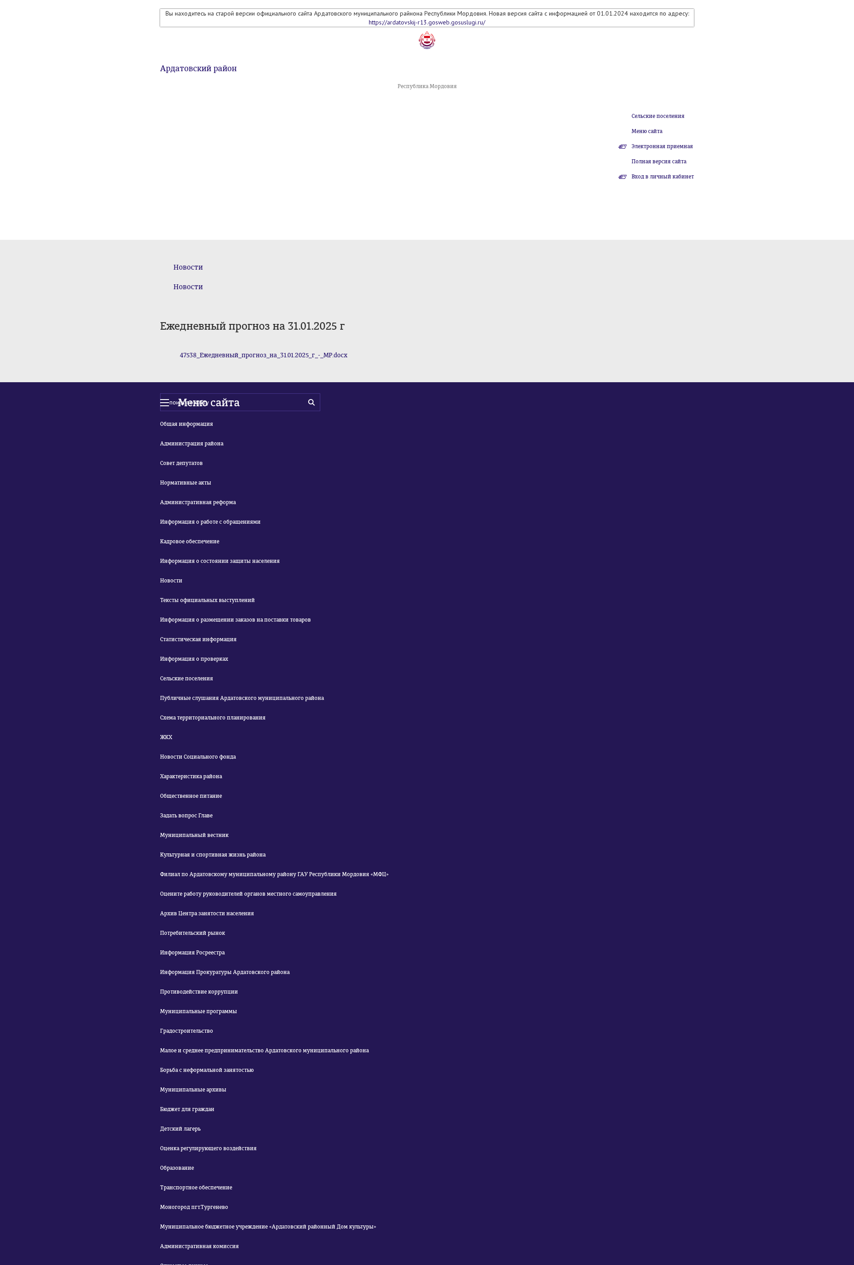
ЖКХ (166, 737)
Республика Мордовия (427, 86)
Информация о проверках (194, 659)
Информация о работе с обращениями (210, 522)
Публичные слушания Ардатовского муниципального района (242, 698)
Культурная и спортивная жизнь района (213, 855)
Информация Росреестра (192, 953)
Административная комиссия (199, 1246)
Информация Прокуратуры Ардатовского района (225, 972)
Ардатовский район (198, 68)
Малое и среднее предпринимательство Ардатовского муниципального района (264, 1050)
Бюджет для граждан (187, 1109)
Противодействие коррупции (199, 992)
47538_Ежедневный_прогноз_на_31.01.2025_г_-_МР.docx (263, 355)
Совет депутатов (181, 463)
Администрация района (191, 444)
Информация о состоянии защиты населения (220, 561)
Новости (188, 267)
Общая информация (186, 424)
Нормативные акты (185, 483)
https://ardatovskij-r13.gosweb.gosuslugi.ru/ (427, 22)
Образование (177, 1168)
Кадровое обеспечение (189, 541)
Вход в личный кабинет (663, 177)
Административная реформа (198, 502)
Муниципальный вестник (194, 835)
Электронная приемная (662, 146)
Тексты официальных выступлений (207, 600)
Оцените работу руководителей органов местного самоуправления (248, 894)
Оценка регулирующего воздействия (208, 1148)
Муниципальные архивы (193, 1090)
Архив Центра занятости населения (207, 913)
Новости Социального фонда (198, 757)
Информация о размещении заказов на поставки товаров (235, 620)
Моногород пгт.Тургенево (194, 1207)
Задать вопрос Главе (186, 815)
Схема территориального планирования (213, 718)
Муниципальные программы (198, 1011)
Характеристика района (191, 776)
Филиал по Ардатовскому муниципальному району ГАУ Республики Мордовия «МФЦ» (274, 874)
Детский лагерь (180, 1129)
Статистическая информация (198, 639)
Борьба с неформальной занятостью (207, 1070)
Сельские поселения (658, 116)
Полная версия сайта (659, 161)
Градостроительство (186, 1031)
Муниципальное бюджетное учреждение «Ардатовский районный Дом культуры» (268, 1227)
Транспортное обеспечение (196, 1187)
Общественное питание (191, 796)
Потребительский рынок (192, 933)
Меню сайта (647, 131)
